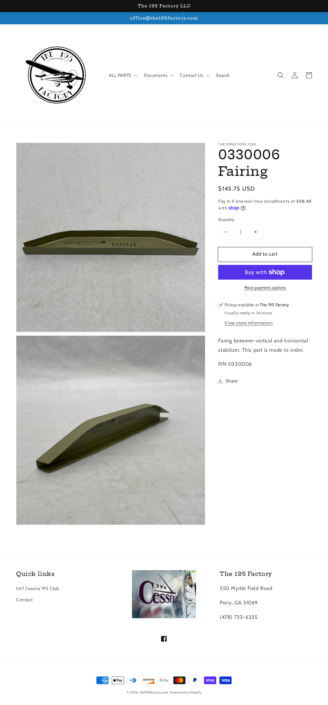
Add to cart (265, 254)
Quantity (226, 219)
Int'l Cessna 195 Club (37, 588)
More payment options (265, 287)
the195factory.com (154, 692)
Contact (24, 600)
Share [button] (231, 381)
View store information (249, 323)
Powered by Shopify (186, 692)
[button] (281, 75)
